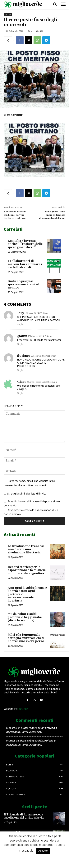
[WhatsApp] (37, 40)
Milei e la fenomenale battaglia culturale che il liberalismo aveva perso (26, 638)
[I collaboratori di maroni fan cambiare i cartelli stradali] (54, 266)
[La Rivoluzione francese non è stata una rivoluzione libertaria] (57, 551)
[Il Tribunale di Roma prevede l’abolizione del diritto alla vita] (59, 818)
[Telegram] (46, 40)
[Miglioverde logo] (34, 672)
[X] (28, 40)
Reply (20, 324)
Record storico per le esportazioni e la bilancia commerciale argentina (27, 570)
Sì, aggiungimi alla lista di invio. (26, 493)
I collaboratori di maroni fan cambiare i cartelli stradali (25, 264)
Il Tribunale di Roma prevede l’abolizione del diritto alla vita (24, 816)
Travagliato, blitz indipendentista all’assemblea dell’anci (52, 215)
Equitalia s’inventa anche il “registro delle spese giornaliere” (25, 244)
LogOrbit (22, 709)
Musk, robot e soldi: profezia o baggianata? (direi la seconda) (25, 617)
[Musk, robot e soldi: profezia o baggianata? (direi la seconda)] (57, 619)
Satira (8, 15)
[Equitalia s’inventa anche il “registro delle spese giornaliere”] (54, 246)
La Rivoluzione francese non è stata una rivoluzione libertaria (26, 549)
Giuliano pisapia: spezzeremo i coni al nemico (23, 284)
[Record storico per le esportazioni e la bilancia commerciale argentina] (57, 572)
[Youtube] (41, 699)
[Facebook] (20, 40)
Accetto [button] (43, 850)
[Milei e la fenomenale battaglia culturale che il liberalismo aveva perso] (57, 640)
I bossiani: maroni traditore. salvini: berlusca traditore (15, 215)
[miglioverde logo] (23, 4)
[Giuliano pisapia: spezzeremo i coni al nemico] (54, 286)
